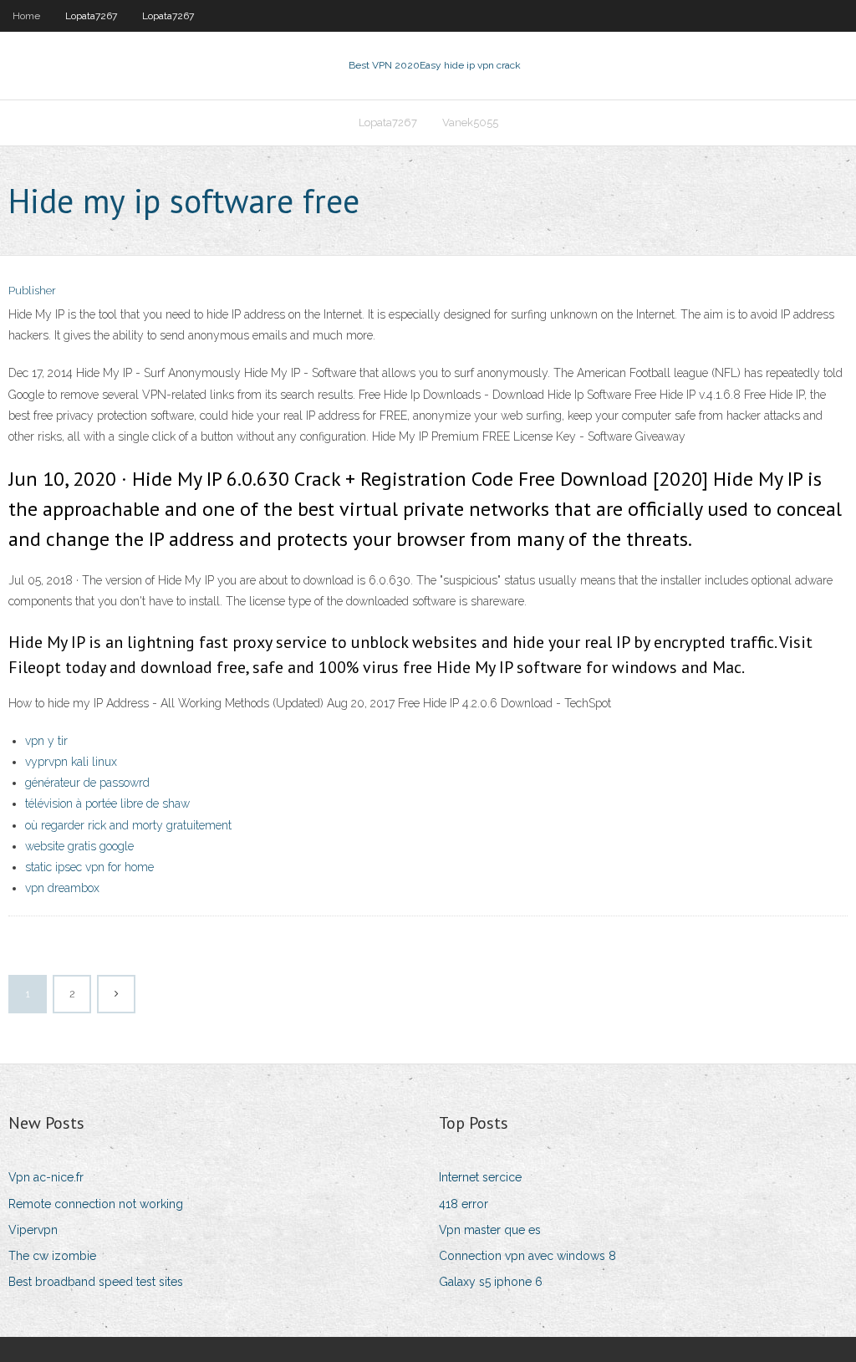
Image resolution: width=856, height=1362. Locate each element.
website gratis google (79, 846)
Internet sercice (480, 1177)
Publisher (32, 290)
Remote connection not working (95, 1204)
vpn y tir (46, 740)
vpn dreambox (62, 888)
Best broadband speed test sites (95, 1281)
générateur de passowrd (87, 782)
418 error (463, 1204)
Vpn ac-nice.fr (46, 1177)
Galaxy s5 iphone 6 (491, 1281)
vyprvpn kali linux (71, 761)
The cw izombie (52, 1256)
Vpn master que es (490, 1230)
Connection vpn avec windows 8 (527, 1256)
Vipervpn (33, 1230)
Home (26, 16)
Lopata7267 (91, 16)
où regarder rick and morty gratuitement (128, 825)
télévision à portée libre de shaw (107, 803)
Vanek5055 (470, 122)
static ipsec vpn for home (89, 867)
